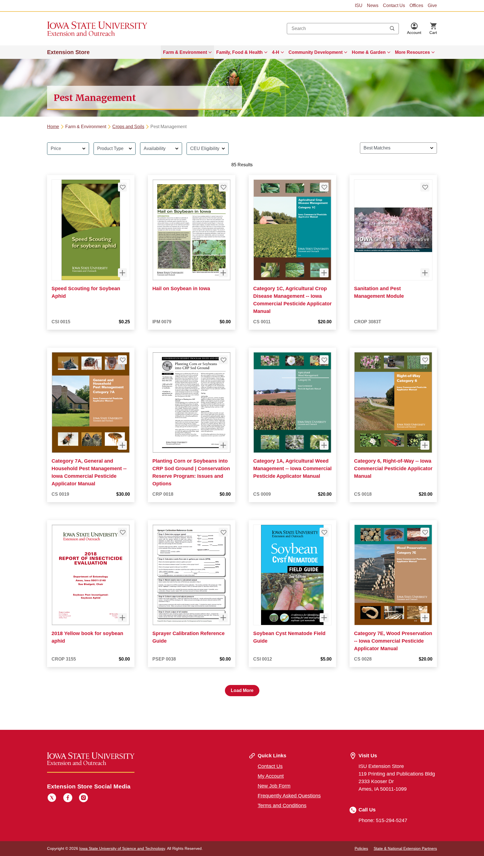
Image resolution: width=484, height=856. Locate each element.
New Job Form (274, 786)
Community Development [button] (315, 52)
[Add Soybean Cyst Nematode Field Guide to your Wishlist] (324, 532)
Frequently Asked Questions (289, 796)
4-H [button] (275, 52)
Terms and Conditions (282, 805)
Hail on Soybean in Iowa (181, 288)
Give (432, 5)
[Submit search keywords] (392, 28)
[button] (414, 28)
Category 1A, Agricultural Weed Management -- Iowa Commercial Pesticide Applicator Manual (292, 468)
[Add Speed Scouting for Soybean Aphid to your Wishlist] (122, 187)
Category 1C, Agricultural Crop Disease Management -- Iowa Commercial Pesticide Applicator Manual (292, 300)
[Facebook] (67, 798)
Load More (242, 690)
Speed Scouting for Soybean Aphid (86, 292)
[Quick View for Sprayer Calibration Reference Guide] (223, 617)
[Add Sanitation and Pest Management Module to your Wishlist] (424, 187)
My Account (271, 776)
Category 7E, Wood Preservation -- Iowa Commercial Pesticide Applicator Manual (393, 641)
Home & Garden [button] (369, 52)
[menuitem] (187, 52)
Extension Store (68, 52)
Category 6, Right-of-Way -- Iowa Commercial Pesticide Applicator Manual (393, 468)
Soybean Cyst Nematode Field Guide (289, 637)
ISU (358, 5)
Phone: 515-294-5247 (383, 820)
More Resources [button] (412, 52)
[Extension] (97, 28)
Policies (361, 848)
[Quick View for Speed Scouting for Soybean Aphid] (122, 272)
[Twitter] (52, 798)
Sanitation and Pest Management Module (379, 292)
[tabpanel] (242, 417)
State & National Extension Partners (405, 848)
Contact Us (394, 5)
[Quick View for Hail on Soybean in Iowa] (223, 272)
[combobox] (343, 28)
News (372, 5)
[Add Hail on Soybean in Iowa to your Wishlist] (223, 187)
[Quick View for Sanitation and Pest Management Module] (424, 272)
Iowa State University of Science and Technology (122, 848)
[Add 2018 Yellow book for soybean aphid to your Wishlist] (122, 532)
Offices (416, 5)
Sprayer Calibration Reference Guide (188, 637)
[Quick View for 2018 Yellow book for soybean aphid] (122, 617)
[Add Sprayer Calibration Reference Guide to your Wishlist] (223, 532)
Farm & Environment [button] (185, 52)
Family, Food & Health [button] (239, 52)
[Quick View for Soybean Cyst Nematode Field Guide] (324, 617)
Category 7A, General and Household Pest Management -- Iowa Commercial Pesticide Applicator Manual (89, 472)
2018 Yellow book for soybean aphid (87, 637)
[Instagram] (83, 798)
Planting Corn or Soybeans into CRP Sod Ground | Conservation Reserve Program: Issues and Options (191, 472)
